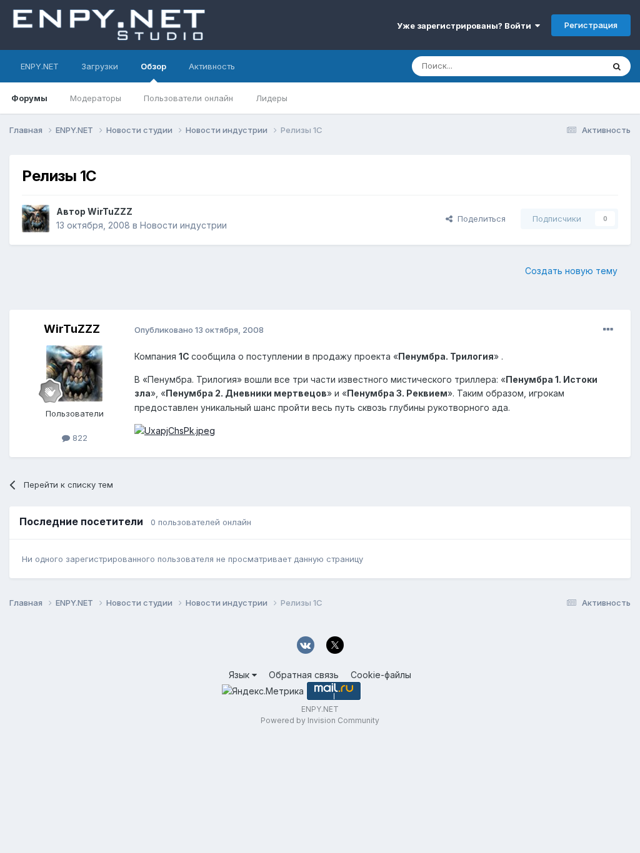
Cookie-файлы (381, 674)
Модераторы (95, 98)
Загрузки (99, 66)
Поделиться (479, 219)
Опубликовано (199, 330)
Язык (240, 674)
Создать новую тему (571, 270)
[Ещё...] (608, 329)
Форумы (29, 98)
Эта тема (569, 66)
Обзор (153, 66)
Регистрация (591, 25)
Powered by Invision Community (320, 720)
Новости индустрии (183, 225)
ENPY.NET (40, 66)
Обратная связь (304, 674)
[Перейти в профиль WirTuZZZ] (35, 218)
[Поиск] (617, 66)
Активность (212, 66)
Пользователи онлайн (188, 98)
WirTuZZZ (110, 211)
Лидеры (272, 98)
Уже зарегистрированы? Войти (466, 26)
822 (79, 438)
